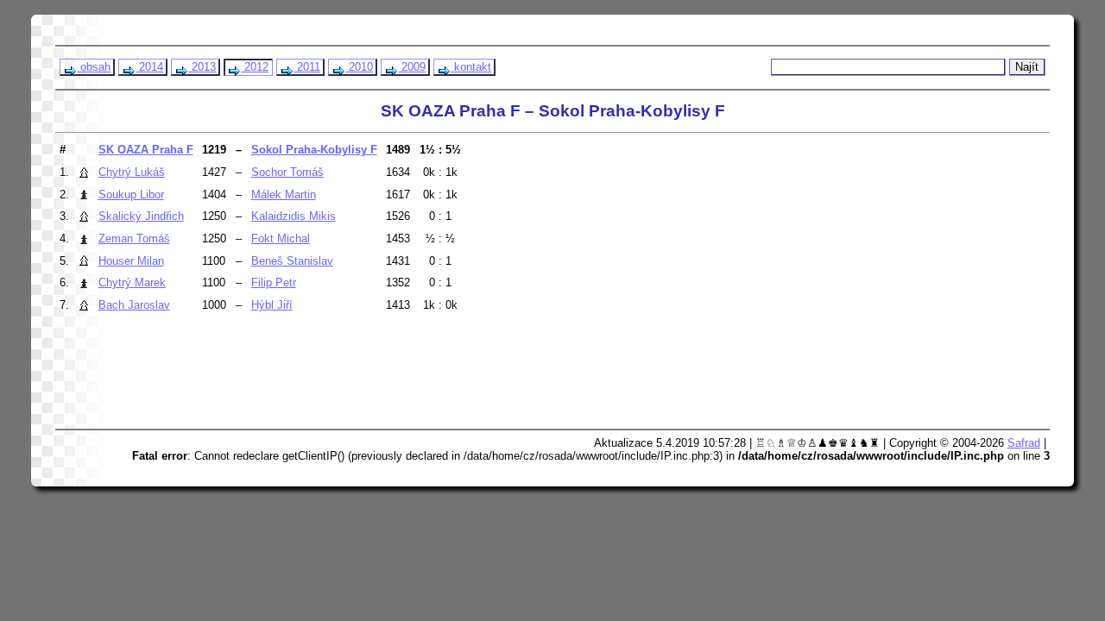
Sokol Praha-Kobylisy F (314, 149)
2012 (254, 66)
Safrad (1023, 442)
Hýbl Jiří (272, 304)
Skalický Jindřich (141, 216)
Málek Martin (283, 194)
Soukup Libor (131, 194)
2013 (202, 66)
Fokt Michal (280, 238)
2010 (359, 66)
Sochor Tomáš (287, 172)
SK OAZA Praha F (145, 149)
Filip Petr (273, 282)
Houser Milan (131, 260)
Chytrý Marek (132, 282)
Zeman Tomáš (134, 238)
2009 (412, 66)
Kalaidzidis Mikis (293, 216)
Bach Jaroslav (134, 304)
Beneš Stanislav (292, 260)
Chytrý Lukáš (131, 172)
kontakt (471, 66)
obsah (93, 66)
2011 (307, 66)
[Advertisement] (389, 378)
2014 (149, 66)
